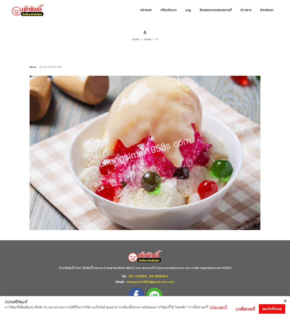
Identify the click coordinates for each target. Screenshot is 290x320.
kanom (33, 66)
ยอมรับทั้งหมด (272, 309)
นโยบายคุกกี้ (218, 307)
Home (135, 39)
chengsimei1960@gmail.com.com (150, 281)
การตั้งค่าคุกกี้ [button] (245, 309)
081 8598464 (158, 276)
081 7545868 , (138, 276)
